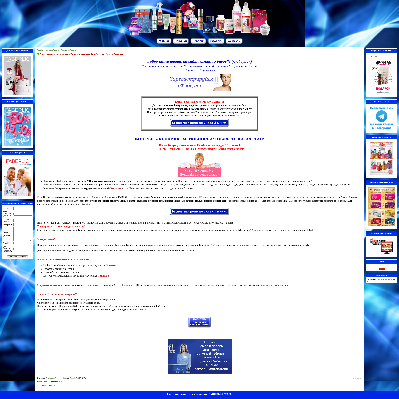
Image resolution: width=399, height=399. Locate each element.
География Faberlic (68, 50)
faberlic (73, 378)
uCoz (369, 281)
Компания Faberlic (52, 50)
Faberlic (40, 50)
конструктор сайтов (384, 279)
